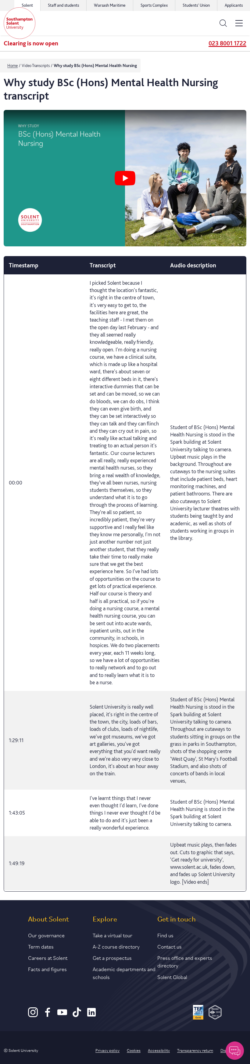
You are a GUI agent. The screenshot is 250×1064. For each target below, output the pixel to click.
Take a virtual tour (112, 935)
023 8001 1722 (227, 43)
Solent (27, 5)
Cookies (134, 1050)
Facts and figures (47, 968)
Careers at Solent (47, 957)
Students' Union (196, 5)
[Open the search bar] (223, 23)
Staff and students (63, 5)
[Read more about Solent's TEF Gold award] (198, 1013)
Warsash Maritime (110, 5)
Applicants (234, 5)
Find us (165, 935)
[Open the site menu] (239, 23)
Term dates (41, 946)
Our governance (46, 935)
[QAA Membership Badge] (215, 1013)
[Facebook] (47, 1015)
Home (12, 65)
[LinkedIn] (91, 1015)
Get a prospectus (112, 957)
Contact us (169, 946)
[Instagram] (33, 1015)
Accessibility (159, 1050)
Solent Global (172, 976)
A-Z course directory (116, 946)
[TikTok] (77, 1015)
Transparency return (195, 1050)
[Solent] (19, 23)
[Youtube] (62, 1015)
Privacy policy (107, 1050)
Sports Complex (154, 5)
